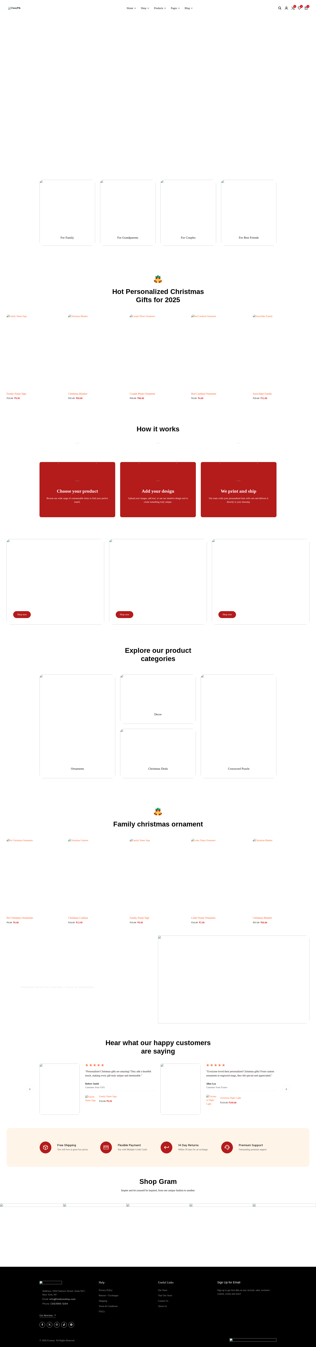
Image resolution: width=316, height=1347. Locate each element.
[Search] (279, 8)
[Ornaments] (77, 726)
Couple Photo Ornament (142, 393)
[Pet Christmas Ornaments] (35, 876)
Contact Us (163, 1301)
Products (158, 8)
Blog (187, 8)
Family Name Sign (16, 393)
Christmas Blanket (77, 393)
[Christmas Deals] (158, 753)
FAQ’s (102, 1311)
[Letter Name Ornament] (219, 876)
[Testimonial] (152, 1098)
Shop (143, 8)
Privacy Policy (105, 1290)
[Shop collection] (158, 80)
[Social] (42, 1325)
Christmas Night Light (230, 1098)
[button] (293, 8)
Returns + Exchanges (108, 1295)
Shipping (103, 1301)
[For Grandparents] (128, 213)
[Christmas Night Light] (211, 1100)
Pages (174, 8)
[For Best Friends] (249, 213)
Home (130, 8)
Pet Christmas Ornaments (20, 917)
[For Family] (67, 213)
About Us (162, 1306)
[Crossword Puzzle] (238, 726)
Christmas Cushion (78, 917)
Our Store (162, 1290)
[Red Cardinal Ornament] (219, 352)
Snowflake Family (262, 393)
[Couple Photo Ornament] (158, 352)
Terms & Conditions (108, 1306)
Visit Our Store (165, 1295)
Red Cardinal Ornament (203, 393)
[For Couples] (188, 213)
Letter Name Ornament (203, 917)
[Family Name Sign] (35, 352)
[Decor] (158, 699)
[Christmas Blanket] (96, 352)
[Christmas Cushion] (96, 876)
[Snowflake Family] (281, 352)
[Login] (286, 8)
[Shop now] (55, 582)
